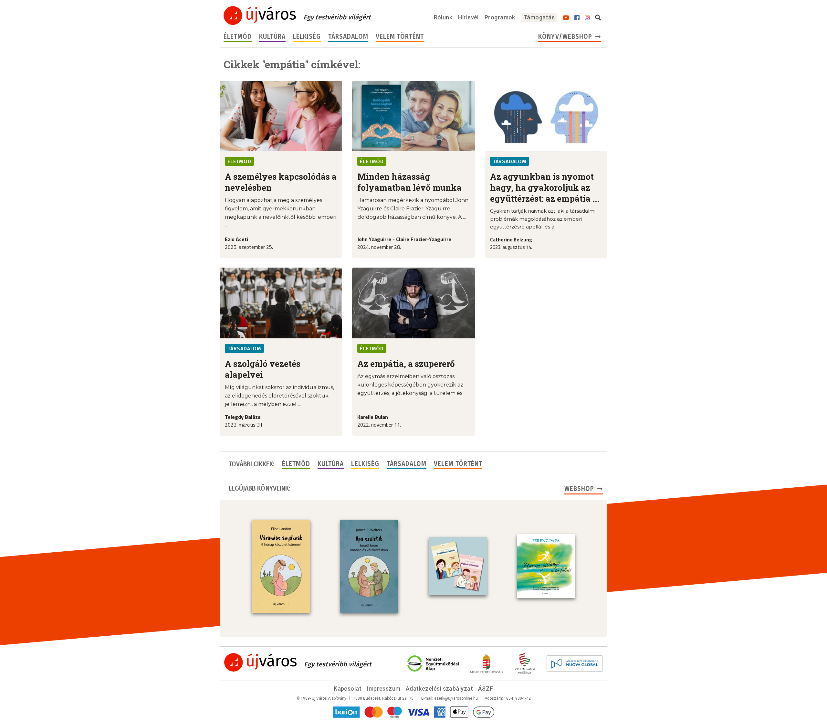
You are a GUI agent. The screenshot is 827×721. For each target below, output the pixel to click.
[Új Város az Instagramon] (587, 18)
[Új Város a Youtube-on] (566, 18)
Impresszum (384, 688)
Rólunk (443, 17)
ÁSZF (485, 688)
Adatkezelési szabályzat (439, 688)
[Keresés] (598, 18)
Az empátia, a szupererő (406, 363)
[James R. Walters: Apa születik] (369, 566)
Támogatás (539, 17)
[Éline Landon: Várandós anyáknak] (281, 566)
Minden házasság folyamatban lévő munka (409, 182)
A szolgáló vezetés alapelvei (262, 369)
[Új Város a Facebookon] (577, 18)
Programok (500, 17)
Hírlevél (468, 17)
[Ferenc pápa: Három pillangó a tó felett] (546, 566)
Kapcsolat (347, 688)
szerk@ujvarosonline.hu (456, 698)
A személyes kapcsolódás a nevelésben (281, 182)
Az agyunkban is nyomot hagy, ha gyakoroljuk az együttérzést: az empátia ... (544, 187)
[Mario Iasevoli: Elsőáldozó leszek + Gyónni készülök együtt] (458, 566)
